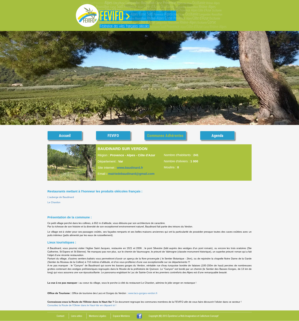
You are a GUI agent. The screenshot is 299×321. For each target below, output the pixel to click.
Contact (60, 316)
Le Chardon (53, 202)
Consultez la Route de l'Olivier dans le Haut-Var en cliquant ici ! (81, 305)
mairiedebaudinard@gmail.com (131, 173)
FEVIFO (113, 135)
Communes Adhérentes (165, 135)
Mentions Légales (97, 316)
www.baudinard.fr (130, 167)
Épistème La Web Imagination (182, 316)
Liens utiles (76, 316)
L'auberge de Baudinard (60, 197)
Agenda (217, 135)
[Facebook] (139, 316)
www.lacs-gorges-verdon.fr (142, 293)
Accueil (65, 135)
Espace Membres (121, 316)
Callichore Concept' (209, 316)
